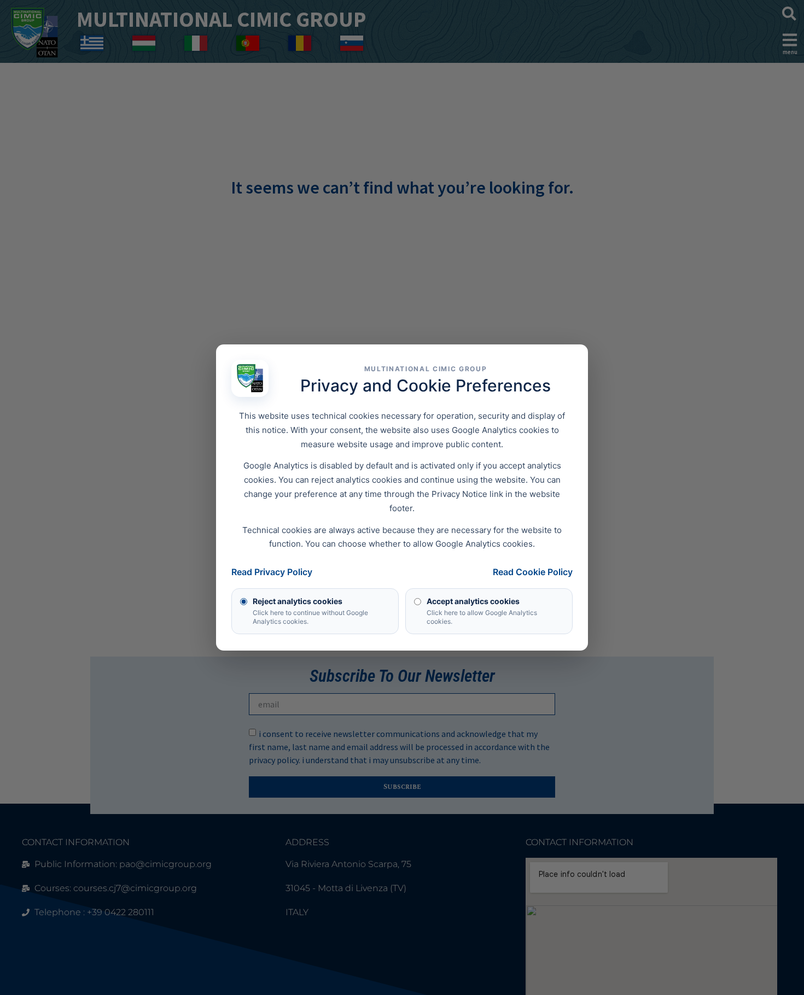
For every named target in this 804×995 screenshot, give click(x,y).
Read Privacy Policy (271, 571)
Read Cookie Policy (533, 571)
